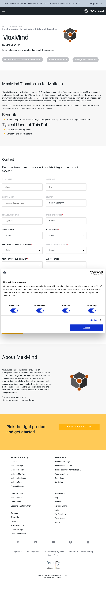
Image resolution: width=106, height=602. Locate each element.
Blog (56, 497)
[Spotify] (70, 542)
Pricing (14, 461)
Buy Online (59, 482)
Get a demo (60, 478)
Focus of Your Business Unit (15, 259)
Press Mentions (17, 525)
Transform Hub (14, 26)
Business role (8, 230)
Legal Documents (18, 534)
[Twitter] (18, 542)
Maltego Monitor (18, 474)
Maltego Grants (61, 506)
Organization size (54, 215)
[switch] (40, 310)
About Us (15, 517)
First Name (7, 179)
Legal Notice (17, 552)
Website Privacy (87, 552)
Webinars (58, 502)
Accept (86, 328)
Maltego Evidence (18, 478)
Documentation (61, 474)
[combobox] (66, 264)
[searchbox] (53, 264)
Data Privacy (73, 552)
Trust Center (60, 518)
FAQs (57, 510)
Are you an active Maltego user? (17, 244)
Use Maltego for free (63, 466)
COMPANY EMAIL (9, 197)
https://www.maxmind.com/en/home (18, 400)
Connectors (16, 502)
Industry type (52, 230)
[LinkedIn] (35, 542)
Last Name (51, 179)
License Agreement (33, 552)
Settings (94, 320)
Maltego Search (17, 470)
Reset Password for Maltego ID (68, 470)
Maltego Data (16, 482)
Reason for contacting (57, 244)
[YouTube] (53, 542)
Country (50, 197)
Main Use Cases (53, 259)
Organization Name (11, 215)
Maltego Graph (17, 466)
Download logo (17, 529)
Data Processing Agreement (54, 552)
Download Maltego (62, 461)
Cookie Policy (53, 555)
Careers (14, 521)
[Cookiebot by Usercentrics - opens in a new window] (91, 273)
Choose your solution (79, 427)
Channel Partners (18, 486)
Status (57, 522)
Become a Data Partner (21, 506)
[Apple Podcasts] (88, 542)
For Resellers (60, 514)
